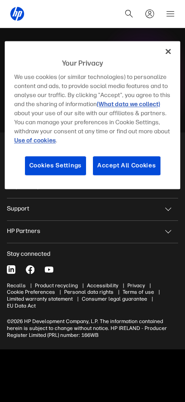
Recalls (16, 286)
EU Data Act (21, 306)
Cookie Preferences (31, 292)
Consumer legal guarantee (114, 299)
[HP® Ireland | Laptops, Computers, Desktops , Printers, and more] (17, 13)
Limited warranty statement (40, 299)
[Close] (168, 51)
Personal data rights (89, 292)
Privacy (136, 286)
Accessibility (102, 286)
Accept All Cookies (126, 166)
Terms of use (138, 292)
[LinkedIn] (11, 269)
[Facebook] (30, 269)
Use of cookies (35, 140)
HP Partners (23, 231)
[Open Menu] (170, 13)
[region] (93, 115)
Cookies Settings (55, 166)
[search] (129, 13)
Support (18, 208)
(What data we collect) (128, 104)
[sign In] (149, 13)
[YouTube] (49, 269)
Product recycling (56, 286)
